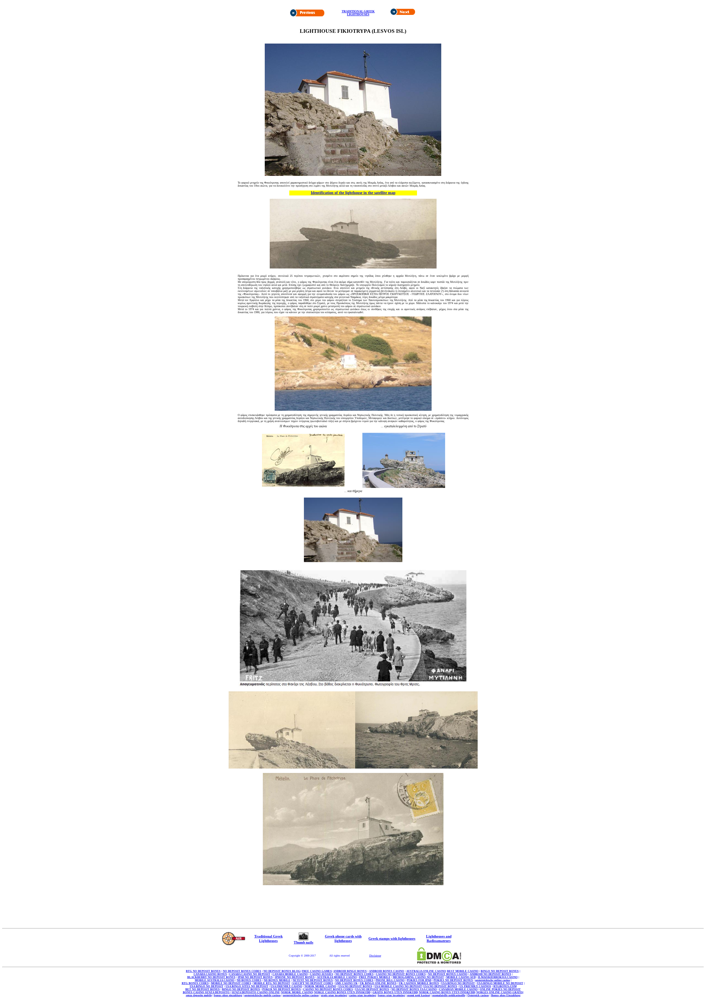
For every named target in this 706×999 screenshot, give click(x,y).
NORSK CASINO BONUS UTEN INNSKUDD (447, 992)
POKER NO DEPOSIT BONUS (281, 989)
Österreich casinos (478, 995)
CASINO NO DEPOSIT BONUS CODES (401, 974)
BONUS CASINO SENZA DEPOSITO (206, 992)
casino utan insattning (362, 995)
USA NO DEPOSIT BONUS (355, 986)
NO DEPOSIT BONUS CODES (242, 971)
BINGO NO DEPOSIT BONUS (500, 971)
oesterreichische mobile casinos (262, 995)
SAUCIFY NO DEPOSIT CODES (312, 983)
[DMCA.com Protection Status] (439, 962)
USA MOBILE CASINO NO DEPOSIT (398, 986)
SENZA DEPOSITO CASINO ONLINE (256, 992)
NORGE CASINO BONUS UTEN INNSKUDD (342, 992)
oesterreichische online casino (492, 980)
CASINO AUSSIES (321, 974)
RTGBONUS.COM (505, 986)
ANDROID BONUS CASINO (386, 971)
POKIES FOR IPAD (419, 980)
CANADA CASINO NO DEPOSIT (249, 974)
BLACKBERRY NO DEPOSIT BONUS (211, 977)
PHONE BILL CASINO (390, 980)
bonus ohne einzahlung (228, 995)
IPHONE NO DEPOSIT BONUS (295, 977)
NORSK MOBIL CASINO (320, 986)
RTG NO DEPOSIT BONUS (203, 971)
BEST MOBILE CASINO (462, 971)
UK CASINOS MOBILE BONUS (419, 983)
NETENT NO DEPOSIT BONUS (313, 980)
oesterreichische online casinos (301, 995)
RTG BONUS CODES (195, 983)
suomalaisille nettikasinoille (448, 995)
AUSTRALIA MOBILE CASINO (337, 977)
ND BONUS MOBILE (277, 980)
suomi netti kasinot (418, 995)
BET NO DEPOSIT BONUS (202, 989)
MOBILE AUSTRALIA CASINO (214, 980)
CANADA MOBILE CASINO (290, 974)
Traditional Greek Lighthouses (268, 938)
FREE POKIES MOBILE (375, 977)
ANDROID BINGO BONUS (350, 971)
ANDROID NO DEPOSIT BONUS (490, 974)
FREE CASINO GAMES (317, 971)
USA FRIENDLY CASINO (286, 986)
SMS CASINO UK (346, 983)
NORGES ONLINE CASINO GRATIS (499, 992)
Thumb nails (303, 942)
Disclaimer (375, 955)
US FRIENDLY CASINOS (475, 986)
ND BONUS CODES (249, 980)
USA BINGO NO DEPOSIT (458, 983)
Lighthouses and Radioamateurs (438, 938)
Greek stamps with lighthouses (391, 938)
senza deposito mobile (199, 995)
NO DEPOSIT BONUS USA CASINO (414, 989)
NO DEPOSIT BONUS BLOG (281, 971)
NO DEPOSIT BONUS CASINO (447, 974)
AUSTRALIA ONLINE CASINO (426, 971)
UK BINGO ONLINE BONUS (378, 983)
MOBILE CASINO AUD (461, 977)
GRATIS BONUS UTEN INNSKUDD (395, 992)
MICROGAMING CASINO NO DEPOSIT (418, 977)
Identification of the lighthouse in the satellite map (353, 193)
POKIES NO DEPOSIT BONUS (453, 980)
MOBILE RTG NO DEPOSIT (271, 983)
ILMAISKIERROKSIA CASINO (498, 977)
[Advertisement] (267, 21)
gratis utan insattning (334, 995)
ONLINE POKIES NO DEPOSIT (500, 989)
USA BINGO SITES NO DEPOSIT (247, 986)
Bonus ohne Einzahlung (505, 995)
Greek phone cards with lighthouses (343, 938)
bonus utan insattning (391, 995)
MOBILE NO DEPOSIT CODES (231, 983)
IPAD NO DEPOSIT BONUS (255, 977)
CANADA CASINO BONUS (210, 974)
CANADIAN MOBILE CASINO (458, 989)
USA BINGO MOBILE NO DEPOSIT (500, 983)
